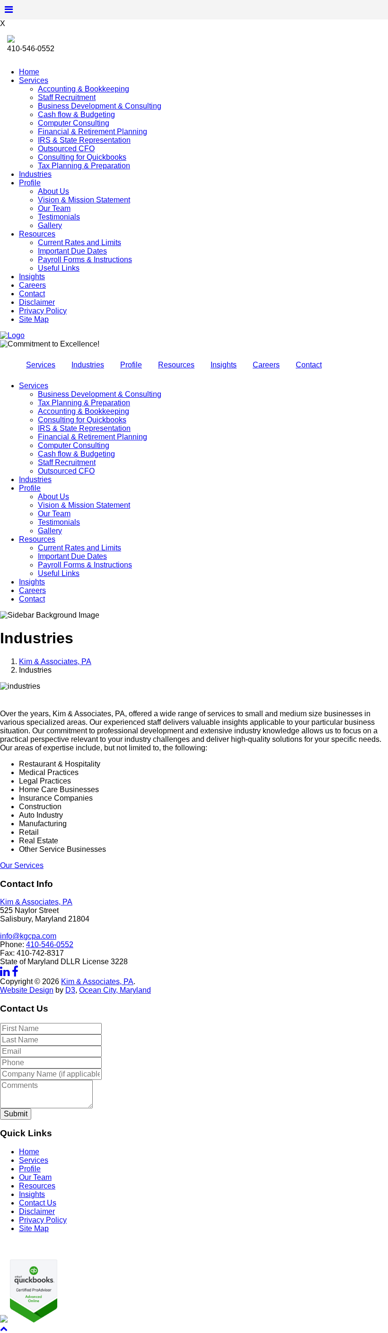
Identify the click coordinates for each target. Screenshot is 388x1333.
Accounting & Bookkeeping (83, 89)
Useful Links (58, 268)
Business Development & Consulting (99, 106)
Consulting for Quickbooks (82, 157)
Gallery (50, 225)
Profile (30, 183)
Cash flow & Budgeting (76, 114)
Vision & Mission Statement (84, 200)
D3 (70, 990)
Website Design (26, 990)
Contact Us (37, 1203)
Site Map (34, 319)
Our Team (54, 208)
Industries (35, 174)
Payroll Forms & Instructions (85, 260)
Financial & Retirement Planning (92, 132)
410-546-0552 (49, 944)
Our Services (22, 865)
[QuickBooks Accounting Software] (32, 1320)
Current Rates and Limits (79, 242)
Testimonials (59, 217)
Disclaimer (37, 302)
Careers (32, 285)
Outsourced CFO (66, 149)
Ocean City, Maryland (115, 990)
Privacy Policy (43, 311)
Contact (32, 294)
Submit (15, 1114)
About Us (53, 191)
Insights (32, 277)
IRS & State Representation (84, 140)
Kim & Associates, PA (55, 661)
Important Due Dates (72, 251)
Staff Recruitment (67, 97)
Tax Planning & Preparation (84, 166)
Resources (37, 234)
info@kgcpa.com (28, 936)
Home (29, 72)
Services (33, 80)
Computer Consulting (73, 123)
